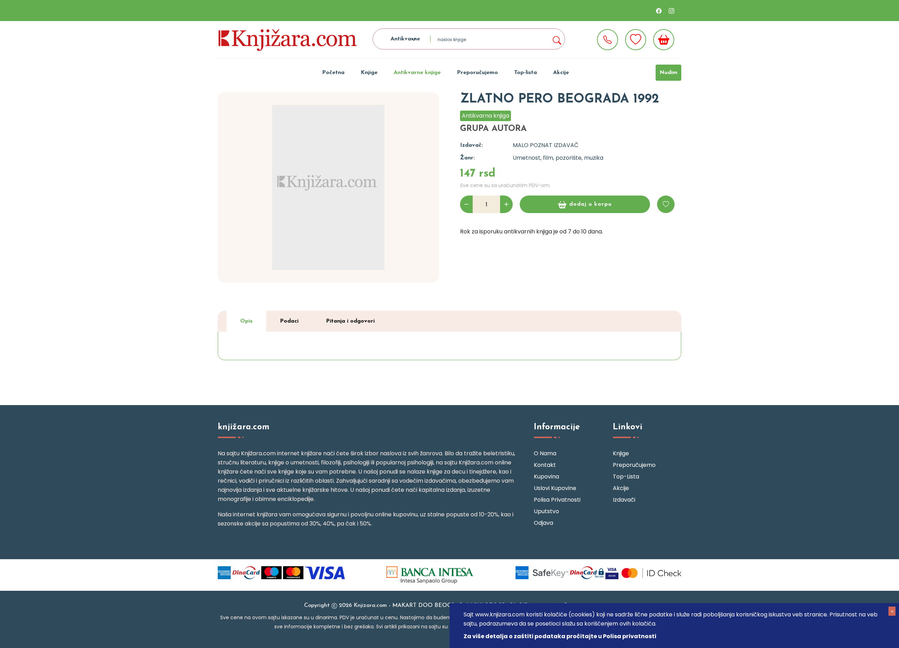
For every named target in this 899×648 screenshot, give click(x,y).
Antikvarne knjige (417, 72)
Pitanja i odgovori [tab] (350, 321)
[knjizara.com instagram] (671, 10)
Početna (333, 72)
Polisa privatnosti (557, 500)
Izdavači (624, 500)
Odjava (543, 523)
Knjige (369, 72)
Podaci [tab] (289, 321)
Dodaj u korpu (590, 204)
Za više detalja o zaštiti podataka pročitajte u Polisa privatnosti (560, 636)
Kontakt (545, 465)
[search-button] (556, 39)
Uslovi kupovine (555, 488)
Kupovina (546, 476)
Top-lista (525, 72)
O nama (545, 453)
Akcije (561, 72)
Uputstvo (546, 511)
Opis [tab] (246, 321)
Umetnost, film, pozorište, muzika (558, 158)
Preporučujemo (477, 72)
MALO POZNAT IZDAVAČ (545, 145)
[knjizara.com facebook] (659, 10)
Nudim (668, 72)
